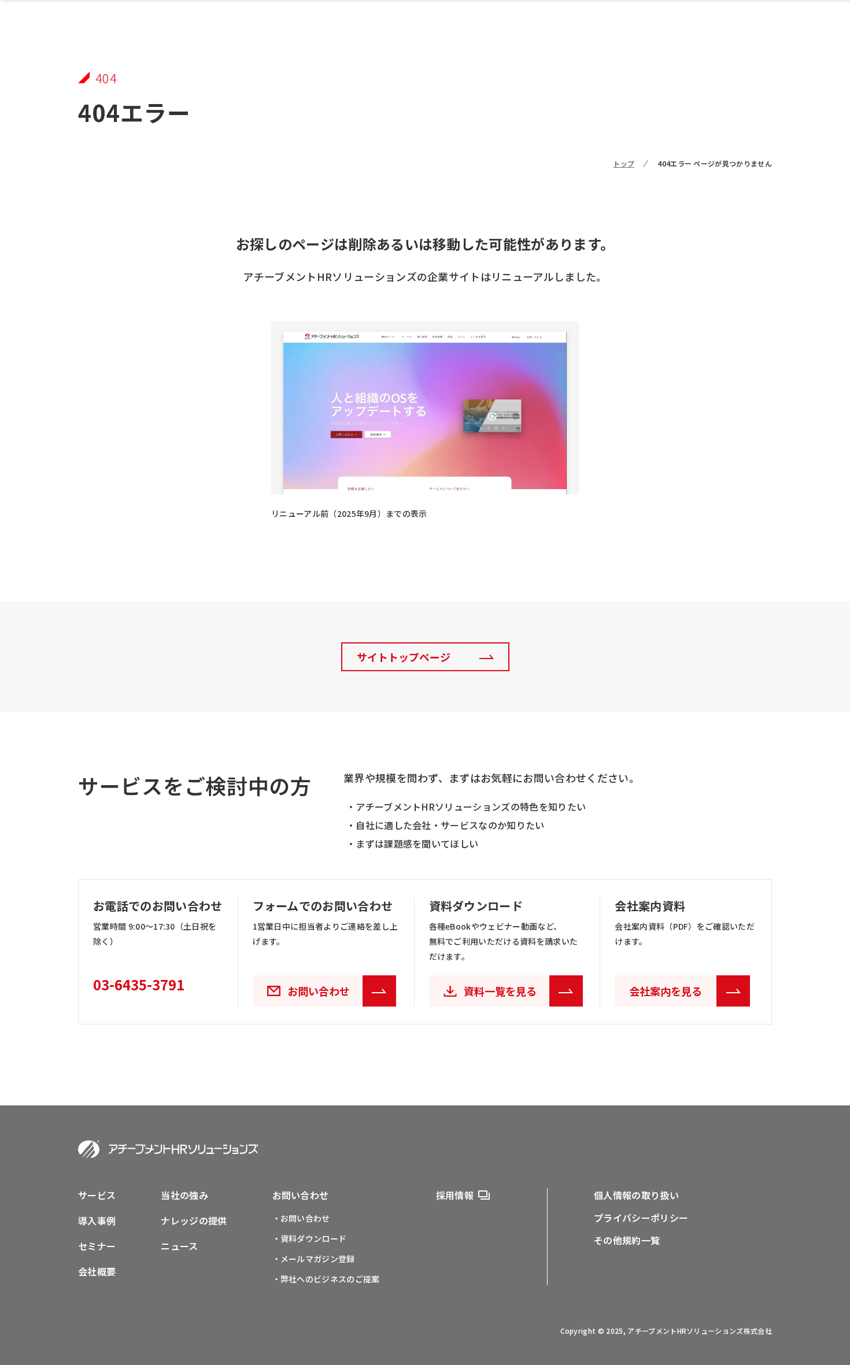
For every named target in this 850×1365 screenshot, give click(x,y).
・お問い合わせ (301, 1218)
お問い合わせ (300, 1195)
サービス (97, 1195)
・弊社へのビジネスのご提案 (326, 1279)
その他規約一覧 (627, 1240)
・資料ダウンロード (309, 1238)
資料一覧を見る (500, 990)
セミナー (97, 1246)
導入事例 (97, 1220)
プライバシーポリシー (641, 1218)
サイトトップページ (403, 656)
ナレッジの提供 (194, 1220)
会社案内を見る (665, 990)
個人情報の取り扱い (636, 1195)
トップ (623, 163)
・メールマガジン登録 (313, 1258)
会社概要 (97, 1271)
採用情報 (455, 1195)
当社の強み (184, 1195)
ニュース (179, 1246)
